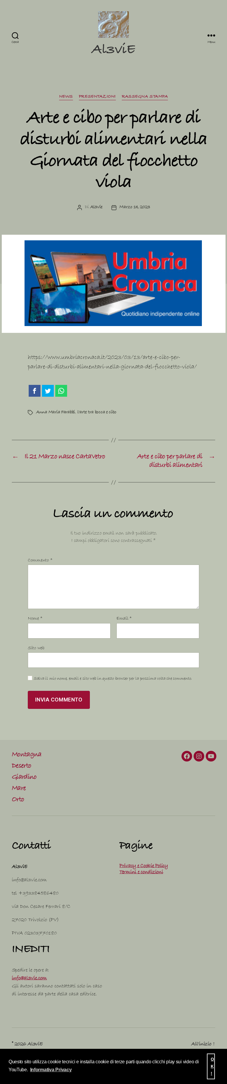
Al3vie (96, 207)
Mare (19, 789)
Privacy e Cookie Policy (143, 866)
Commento (40, 560)
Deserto (21, 766)
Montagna (27, 755)
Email (124, 618)
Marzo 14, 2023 (134, 207)
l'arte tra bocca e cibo (96, 412)
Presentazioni (97, 97)
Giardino (24, 778)
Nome (35, 618)
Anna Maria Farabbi (55, 412)
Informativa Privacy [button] (51, 1069)
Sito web (36, 648)
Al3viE (113, 51)
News (66, 97)
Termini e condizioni (141, 872)
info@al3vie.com (29, 978)
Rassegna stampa (145, 97)
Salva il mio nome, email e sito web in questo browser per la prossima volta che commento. (113, 679)
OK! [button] (212, 1066)
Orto (18, 800)
